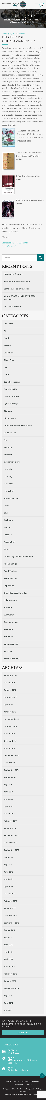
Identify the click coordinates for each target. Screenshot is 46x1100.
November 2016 (11, 719)
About (16, 1081)
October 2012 (10, 916)
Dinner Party (10, 418)
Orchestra (8, 520)
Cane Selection (11, 389)
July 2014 (8, 784)
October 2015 (10, 741)
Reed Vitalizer (10, 571)
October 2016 (10, 726)
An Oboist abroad (12, 307)
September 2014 (11, 770)
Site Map (35, 1081)
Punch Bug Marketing (33, 1094)
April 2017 (8, 704)
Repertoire (9, 586)
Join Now (23, 1032)
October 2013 (10, 843)
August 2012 (9, 930)
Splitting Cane (10, 600)
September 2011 (11, 988)
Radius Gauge (10, 564)
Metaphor (8, 484)
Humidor (8, 455)
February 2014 (10, 821)
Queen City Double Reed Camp (18, 556)
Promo (7, 549)
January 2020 (10, 675)
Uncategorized (11, 644)
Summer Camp (11, 622)
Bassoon (8, 345)
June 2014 (8, 792)
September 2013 (11, 850)
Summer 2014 (10, 615)
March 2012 (9, 966)
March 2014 (9, 814)
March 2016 (9, 733)
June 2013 (8, 872)
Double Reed (10, 433)
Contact (29, 1085)
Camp (6, 367)
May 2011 (8, 1010)
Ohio (6, 513)
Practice (8, 535)
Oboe (6, 505)
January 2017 (10, 712)
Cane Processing (12, 382)
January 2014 (10, 828)
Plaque (7, 527)
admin (22, 33)
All (5, 331)
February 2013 (10, 901)
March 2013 (9, 894)
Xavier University (12, 658)
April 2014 (8, 806)
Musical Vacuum (11, 498)
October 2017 (10, 697)
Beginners (9, 353)
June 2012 (8, 945)
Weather (8, 651)
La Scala (8, 469)
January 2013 (10, 908)
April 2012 (8, 959)
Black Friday (9, 360)
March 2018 (9, 683)
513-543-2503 (13, 1053)
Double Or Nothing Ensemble (18, 425)
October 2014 (10, 763)
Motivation (9, 491)
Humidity (8, 447)
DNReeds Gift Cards (13, 274)
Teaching (8, 629)
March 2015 (9, 748)
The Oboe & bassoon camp (17, 281)
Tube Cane (9, 636)
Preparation (9, 542)
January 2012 (10, 981)
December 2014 (11, 755)
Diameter (8, 411)
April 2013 (8, 886)
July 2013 (8, 865)
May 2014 (8, 799)
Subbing (8, 607)
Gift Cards (8, 324)
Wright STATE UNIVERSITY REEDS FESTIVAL (19, 298)
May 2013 (8, 879)
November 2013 (11, 835)
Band (6, 338)
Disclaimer (18, 1085)
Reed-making (10, 578)
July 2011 (8, 995)
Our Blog (25, 1081)
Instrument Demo (12, 462)
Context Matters (11, 396)
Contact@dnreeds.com (18, 1070)
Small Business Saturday (15, 593)
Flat (5, 440)
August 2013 (9, 857)
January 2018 (10, 690)
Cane (6, 374)
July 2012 (8, 937)
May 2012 (8, 952)
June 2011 (8, 1003)
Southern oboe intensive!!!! (16, 289)
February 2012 (10, 974)
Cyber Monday (11, 404)
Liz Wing (8, 476)
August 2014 (9, 777)
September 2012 (11, 923)
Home (8, 1081)
